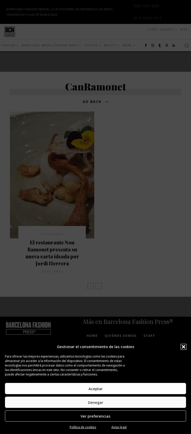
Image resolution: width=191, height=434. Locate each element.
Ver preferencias (95, 416)
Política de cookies (83, 427)
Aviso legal (119, 427)
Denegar (95, 402)
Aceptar (96, 388)
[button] (183, 346)
